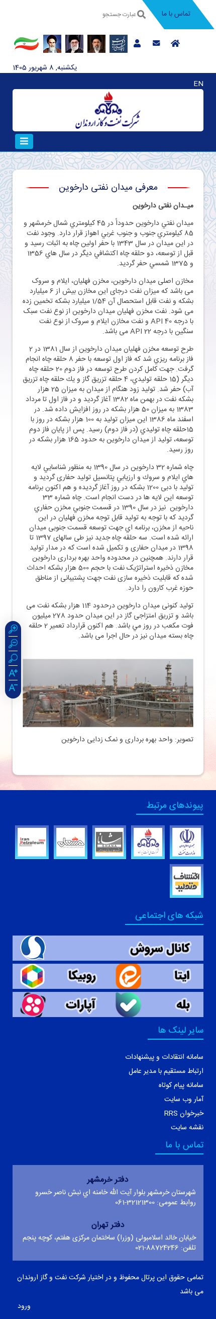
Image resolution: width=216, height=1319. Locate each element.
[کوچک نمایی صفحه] (13, 645)
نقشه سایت (187, 1128)
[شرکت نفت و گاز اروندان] (108, 110)
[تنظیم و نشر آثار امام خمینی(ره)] (52, 44)
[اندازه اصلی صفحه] (13, 660)
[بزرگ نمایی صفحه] (13, 631)
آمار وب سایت (183, 1100)
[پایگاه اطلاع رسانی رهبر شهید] (74, 44)
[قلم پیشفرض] (13, 689)
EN (198, 84)
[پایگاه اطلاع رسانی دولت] (119, 44)
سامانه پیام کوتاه (181, 1085)
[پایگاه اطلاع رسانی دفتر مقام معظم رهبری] (96, 44)
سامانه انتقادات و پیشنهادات (164, 1057)
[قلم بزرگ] (13, 674)
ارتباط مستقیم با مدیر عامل (166, 1071)
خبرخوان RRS (183, 1114)
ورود (24, 1306)
